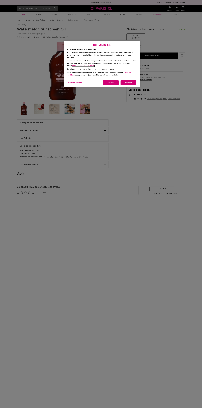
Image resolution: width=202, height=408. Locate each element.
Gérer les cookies (75, 82)
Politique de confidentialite (83, 65)
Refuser (111, 82)
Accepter (128, 82)
